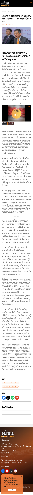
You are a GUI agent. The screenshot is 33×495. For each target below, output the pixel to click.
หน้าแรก (4, 11)
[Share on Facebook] (4, 398)
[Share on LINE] (13, 398)
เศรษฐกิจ (11, 11)
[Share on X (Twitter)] (8, 398)
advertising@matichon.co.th (13, 460)
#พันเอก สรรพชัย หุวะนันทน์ (10, 383)
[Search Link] (27, 3)
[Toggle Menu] (31, 3)
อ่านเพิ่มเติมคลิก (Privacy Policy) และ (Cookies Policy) (12, 484)
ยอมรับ (12, 490)
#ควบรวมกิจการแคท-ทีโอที (10, 386)
